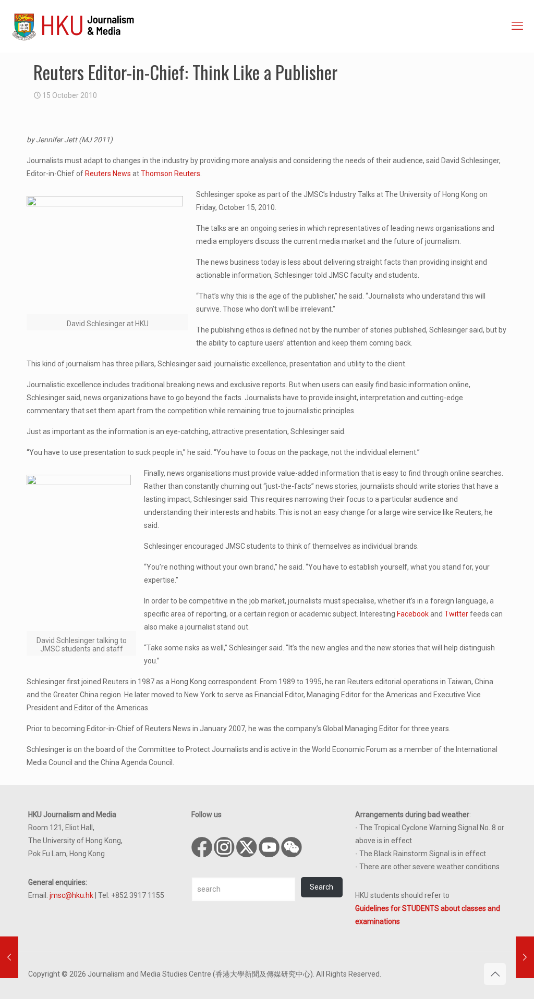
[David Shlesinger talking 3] (81, 553)
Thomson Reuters (170, 173)
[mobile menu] (517, 26)
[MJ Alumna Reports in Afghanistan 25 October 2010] (525, 957)
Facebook (413, 614)
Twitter (456, 614)
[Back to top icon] (495, 974)
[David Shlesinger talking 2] (107, 255)
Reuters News (108, 173)
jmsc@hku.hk (71, 895)
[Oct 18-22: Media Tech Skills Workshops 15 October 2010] (9, 957)
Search (321, 887)
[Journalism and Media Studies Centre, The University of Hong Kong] (73, 26)
